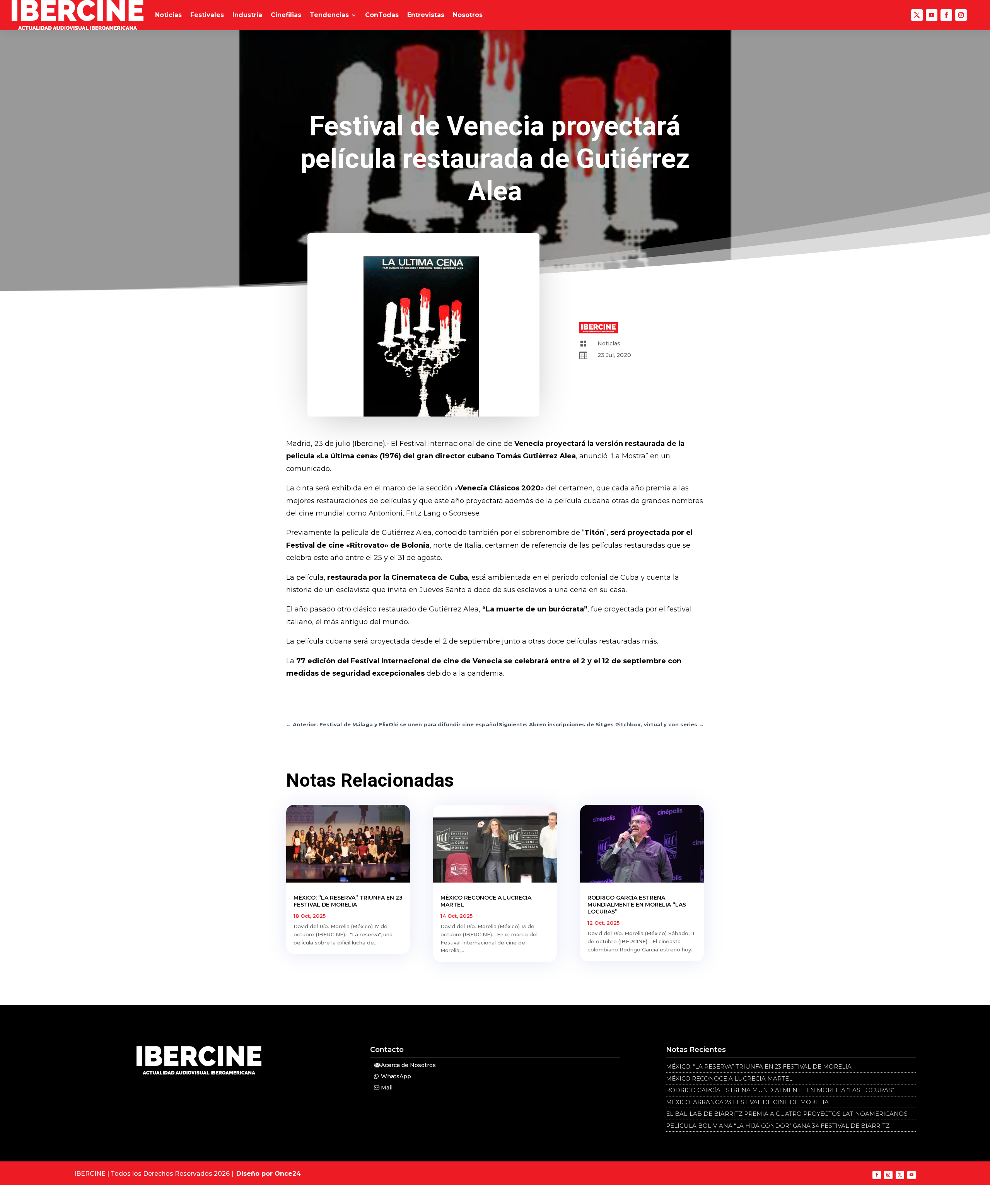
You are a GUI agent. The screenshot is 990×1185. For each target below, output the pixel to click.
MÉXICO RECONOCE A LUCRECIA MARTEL (729, 1078)
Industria (247, 15)
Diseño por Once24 (268, 1173)
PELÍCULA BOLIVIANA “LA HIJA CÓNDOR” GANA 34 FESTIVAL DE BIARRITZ (777, 1125)
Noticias (168, 15)
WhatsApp (396, 1076)
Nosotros (468, 15)
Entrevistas (425, 15)
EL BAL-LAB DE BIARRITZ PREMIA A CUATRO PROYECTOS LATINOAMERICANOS (787, 1113)
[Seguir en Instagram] (961, 15)
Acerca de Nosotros (408, 1065)
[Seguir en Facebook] (946, 15)
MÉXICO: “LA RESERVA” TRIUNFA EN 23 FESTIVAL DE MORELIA (348, 901)
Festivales (207, 15)
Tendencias (329, 15)
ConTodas (382, 15)
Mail (387, 1087)
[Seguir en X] (917, 15)
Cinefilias (286, 15)
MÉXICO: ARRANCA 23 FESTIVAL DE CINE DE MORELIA (747, 1102)
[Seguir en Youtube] (931, 15)
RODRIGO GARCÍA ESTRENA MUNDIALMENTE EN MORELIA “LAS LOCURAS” (636, 904)
